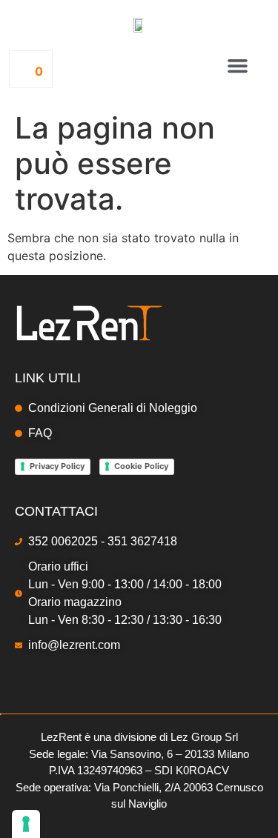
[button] (238, 66)
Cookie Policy (141, 466)
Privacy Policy (57, 466)
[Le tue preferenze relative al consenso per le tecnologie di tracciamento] (26, 824)
